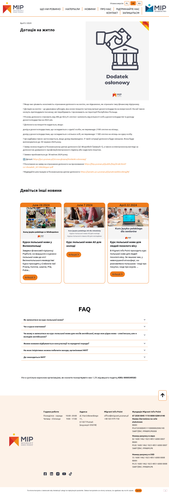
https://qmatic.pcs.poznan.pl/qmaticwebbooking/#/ (105, 171)
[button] (50, 9)
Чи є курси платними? (35, 326)
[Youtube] (64, 474)
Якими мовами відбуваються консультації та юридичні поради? (56, 343)
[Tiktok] (70, 474)
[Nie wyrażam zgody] (165, 490)
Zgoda (138, 490)
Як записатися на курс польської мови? (44, 319)
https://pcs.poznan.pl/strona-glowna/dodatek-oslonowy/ (59, 159)
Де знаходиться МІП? (34, 357)
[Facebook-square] (45, 474)
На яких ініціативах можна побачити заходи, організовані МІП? (56, 350)
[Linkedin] (51, 474)
